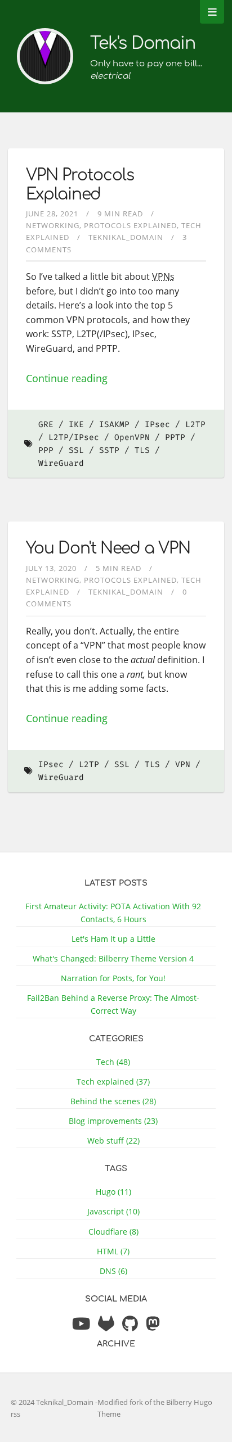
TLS (142, 450)
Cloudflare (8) (113, 1231)
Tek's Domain (142, 43)
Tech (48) (113, 1061)
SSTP (109, 450)
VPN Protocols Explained (80, 184)
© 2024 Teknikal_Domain (53, 1402)
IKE (76, 424)
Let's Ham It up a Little (113, 938)
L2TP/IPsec (73, 437)
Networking (52, 225)
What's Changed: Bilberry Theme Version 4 (113, 958)
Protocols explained (130, 225)
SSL (76, 450)
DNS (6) (113, 1271)
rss (15, 1414)
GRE (45, 424)
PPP (45, 450)
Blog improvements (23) (113, 1120)
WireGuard (61, 463)
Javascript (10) (113, 1211)
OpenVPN (132, 437)
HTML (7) (113, 1251)
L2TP (89, 764)
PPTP (175, 437)
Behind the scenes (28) (113, 1101)
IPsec (157, 424)
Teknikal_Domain (125, 237)
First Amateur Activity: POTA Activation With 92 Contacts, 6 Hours (113, 912)
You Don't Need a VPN (108, 548)
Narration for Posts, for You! (113, 978)
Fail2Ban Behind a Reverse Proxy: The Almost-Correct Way (113, 1004)
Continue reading (67, 378)
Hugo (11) (113, 1191)
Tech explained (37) (113, 1081)
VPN (182, 764)
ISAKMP (114, 424)
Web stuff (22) (113, 1140)
